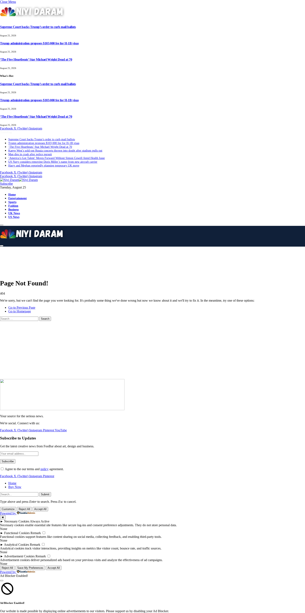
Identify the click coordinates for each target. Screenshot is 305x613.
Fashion (13, 205)
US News (13, 217)
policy (44, 469)
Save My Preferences (30, 567)
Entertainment (17, 198)
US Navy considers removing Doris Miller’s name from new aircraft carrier (52, 161)
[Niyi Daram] (19, 180)
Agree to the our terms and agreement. (34, 469)
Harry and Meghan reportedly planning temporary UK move (43, 165)
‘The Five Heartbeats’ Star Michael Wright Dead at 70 (36, 59)
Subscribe (6, 183)
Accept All (40, 509)
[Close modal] (1, 580)
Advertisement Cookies (19, 556)
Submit (45, 494)
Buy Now (14, 487)
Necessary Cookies (16, 521)
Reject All (24, 509)
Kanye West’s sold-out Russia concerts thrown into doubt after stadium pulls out (55, 150)
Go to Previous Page (21, 307)
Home (12, 194)
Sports (12, 202)
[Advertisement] (103, 259)
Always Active (39, 521)
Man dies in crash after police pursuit (30, 154)
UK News (14, 213)
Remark (35, 533)
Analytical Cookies (16, 544)
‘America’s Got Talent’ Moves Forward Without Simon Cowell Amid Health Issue (56, 158)
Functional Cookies (17, 533)
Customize (8, 509)
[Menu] (1, 225)
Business (13, 209)
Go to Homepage (19, 311)
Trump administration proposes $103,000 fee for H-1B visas (39, 43)
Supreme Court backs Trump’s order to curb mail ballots (38, 27)
